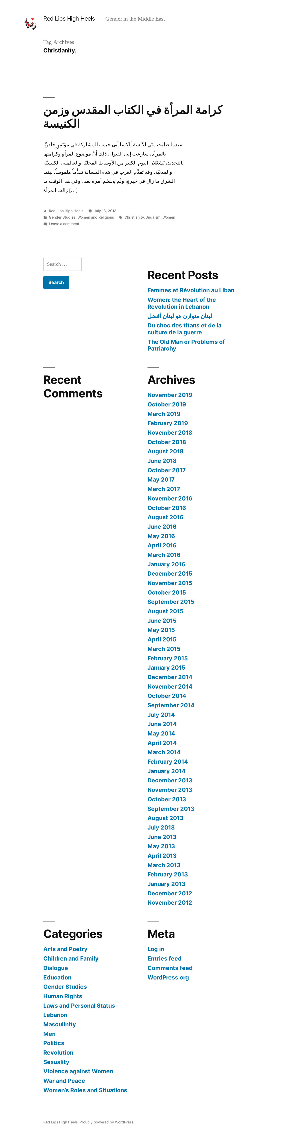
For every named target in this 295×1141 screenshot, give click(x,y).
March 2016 (164, 554)
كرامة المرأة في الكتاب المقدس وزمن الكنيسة (133, 116)
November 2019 (170, 394)
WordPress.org (168, 977)
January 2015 (166, 667)
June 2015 (162, 620)
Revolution (58, 1052)
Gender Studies (62, 217)
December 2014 (170, 677)
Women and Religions (95, 217)
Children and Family (71, 958)
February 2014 (168, 761)
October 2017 (167, 470)
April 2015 (162, 639)
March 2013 (164, 865)
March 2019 (164, 413)
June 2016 (162, 526)
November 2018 (170, 432)
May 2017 (161, 479)
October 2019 (167, 404)
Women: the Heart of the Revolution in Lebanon (182, 303)
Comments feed (170, 967)
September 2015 (171, 601)
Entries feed (165, 958)
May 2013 (161, 846)
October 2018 (167, 442)
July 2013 (161, 827)
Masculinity (59, 1024)
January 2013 (166, 883)
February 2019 (168, 423)
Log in (156, 949)
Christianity (134, 217)
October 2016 (167, 507)
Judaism (153, 217)
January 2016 (166, 564)
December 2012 (170, 893)
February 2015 (168, 658)
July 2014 (161, 714)
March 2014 (164, 752)
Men (49, 1033)
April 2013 (162, 855)
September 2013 (171, 808)
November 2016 (170, 498)
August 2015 (165, 611)
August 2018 (165, 451)
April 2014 (162, 742)
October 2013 (167, 799)
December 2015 (170, 573)
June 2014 (162, 723)
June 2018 (162, 460)
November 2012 (170, 902)
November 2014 (170, 686)
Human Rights (62, 996)
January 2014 (167, 771)
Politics (53, 1043)
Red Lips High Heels (69, 18)
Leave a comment (64, 224)
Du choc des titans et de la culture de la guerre (184, 329)
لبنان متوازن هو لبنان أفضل (180, 315)
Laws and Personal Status (79, 1005)
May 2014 (161, 733)
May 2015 (161, 629)
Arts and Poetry (65, 949)
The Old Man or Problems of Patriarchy (186, 345)
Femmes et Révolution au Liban (191, 290)
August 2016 (165, 517)
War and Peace (64, 1080)
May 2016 (161, 536)
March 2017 (164, 488)
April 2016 (162, 545)
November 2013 (170, 789)
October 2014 (167, 695)
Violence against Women (78, 1071)
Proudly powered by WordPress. (107, 1122)
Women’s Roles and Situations (85, 1090)
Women (168, 217)
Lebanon (55, 1014)
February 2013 (168, 874)
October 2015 (167, 592)
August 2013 (165, 818)
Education (57, 977)
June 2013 (162, 836)
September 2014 (171, 705)
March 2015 (164, 648)
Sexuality (56, 1062)
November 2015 (170, 583)
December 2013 (170, 780)
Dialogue (55, 967)
